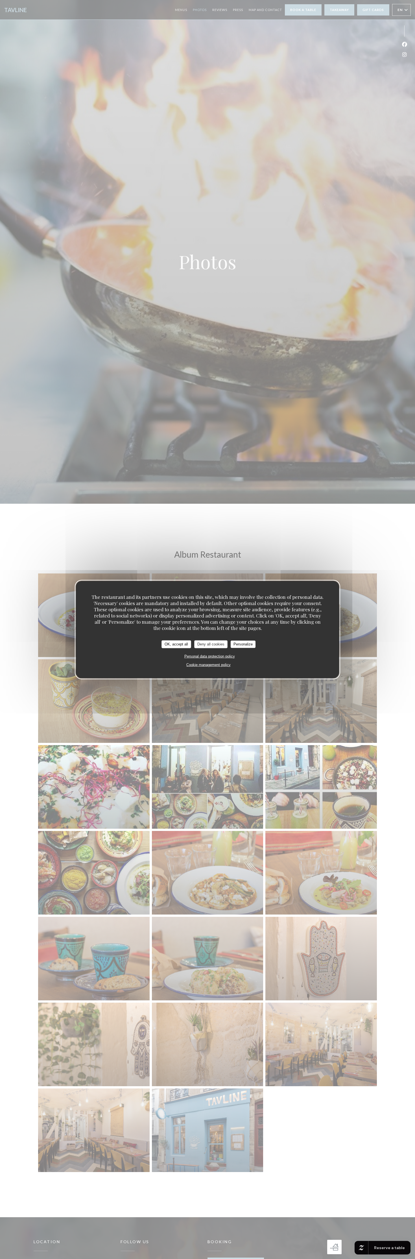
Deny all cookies (210, 644)
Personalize (243, 644)
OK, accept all (176, 644)
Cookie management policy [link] (208, 664)
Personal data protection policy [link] (209, 656)
